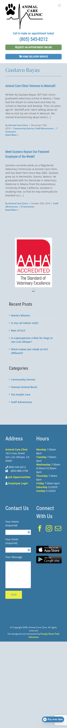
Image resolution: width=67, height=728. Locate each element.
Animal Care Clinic (18, 125)
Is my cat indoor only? (25, 323)
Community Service (23, 128)
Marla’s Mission (20, 315)
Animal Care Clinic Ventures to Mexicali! (30, 86)
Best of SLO (18, 330)
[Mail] (58, 528)
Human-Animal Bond (24, 387)
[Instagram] (49, 528)
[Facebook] (40, 528)
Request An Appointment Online (33, 47)
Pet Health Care (20, 394)
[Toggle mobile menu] (60, 5)
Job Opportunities (19, 477)
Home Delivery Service (35, 56)
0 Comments (27, 206)
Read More (11, 134)
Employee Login (18, 483)
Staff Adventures (44, 128)
